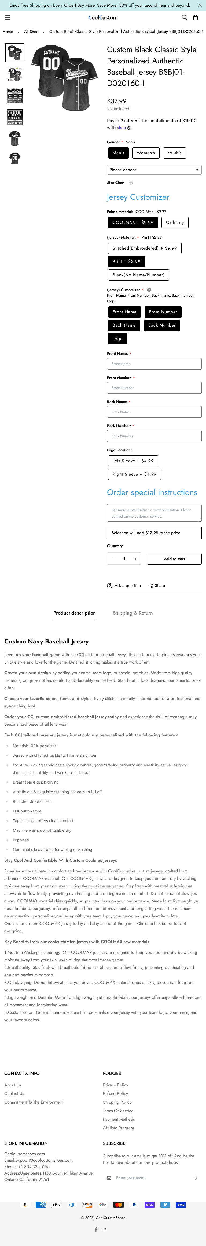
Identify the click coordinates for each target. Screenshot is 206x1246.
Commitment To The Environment (33, 1102)
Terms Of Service (118, 1111)
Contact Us (14, 1093)
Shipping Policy (117, 1102)
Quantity (115, 546)
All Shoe (31, 32)
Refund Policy (115, 1093)
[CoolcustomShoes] (103, 17)
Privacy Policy (115, 1085)
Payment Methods (119, 1119)
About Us (12, 1085)
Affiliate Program (118, 1128)
